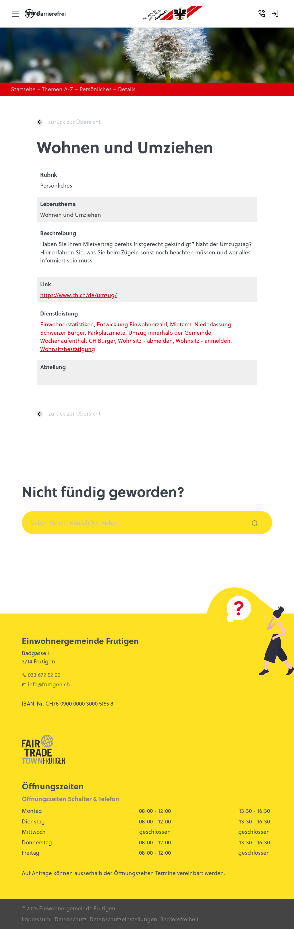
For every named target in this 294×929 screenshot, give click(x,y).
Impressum (36, 919)
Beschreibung (58, 233)
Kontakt (264, 22)
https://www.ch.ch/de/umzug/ (78, 295)
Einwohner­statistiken (67, 324)
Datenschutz (71, 919)
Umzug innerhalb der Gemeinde (169, 332)
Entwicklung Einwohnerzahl (132, 324)
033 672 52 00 (44, 675)
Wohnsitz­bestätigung (67, 349)
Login (277, 22)
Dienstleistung (59, 313)
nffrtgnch (49, 684)
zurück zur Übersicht (74, 122)
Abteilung (53, 367)
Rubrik (48, 174)
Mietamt (181, 324)
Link (45, 284)
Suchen (251, 531)
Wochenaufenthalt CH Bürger (77, 340)
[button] (15, 13)
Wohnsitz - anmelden (203, 340)
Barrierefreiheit (179, 919)
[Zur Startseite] (173, 14)
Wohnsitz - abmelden (145, 340)
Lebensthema (58, 204)
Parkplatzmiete (106, 332)
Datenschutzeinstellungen (123, 919)
